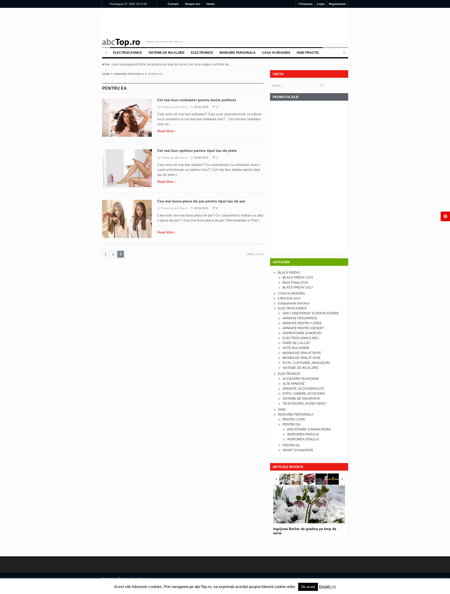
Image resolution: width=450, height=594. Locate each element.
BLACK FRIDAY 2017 (298, 287)
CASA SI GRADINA (276, 53)
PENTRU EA (292, 424)
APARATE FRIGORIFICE (300, 318)
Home (211, 3)
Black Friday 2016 (295, 282)
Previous (103, 64)
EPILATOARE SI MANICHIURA (309, 429)
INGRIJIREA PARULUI (303, 434)
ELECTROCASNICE (127, 53)
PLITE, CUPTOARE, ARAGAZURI (306, 363)
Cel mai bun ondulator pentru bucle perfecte (196, 100)
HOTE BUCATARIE (296, 348)
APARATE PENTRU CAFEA (302, 323)
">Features (305, 3)
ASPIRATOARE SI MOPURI (302, 333)
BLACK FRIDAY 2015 (298, 277)
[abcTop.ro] (121, 42)
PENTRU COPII (294, 419)
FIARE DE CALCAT (296, 343)
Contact (173, 3)
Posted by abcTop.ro (174, 107)
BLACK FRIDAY (289, 272)
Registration (337, 3)
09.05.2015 (201, 107)
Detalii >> (327, 586)
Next (108, 64)
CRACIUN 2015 (289, 298)
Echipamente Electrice (294, 303)
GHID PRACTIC (308, 53)
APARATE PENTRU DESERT (303, 328)
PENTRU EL (291, 445)
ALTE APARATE (294, 384)
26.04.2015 (201, 208)
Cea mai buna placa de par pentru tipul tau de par (201, 201)
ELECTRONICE (202, 53)
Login (321, 3)
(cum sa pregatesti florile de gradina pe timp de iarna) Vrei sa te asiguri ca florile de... (171, 64)
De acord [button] (308, 587)
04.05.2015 (201, 157)
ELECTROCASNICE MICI (301, 338)
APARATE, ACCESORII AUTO (303, 389)
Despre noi (192, 3)
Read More (165, 131)
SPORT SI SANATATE (298, 450)
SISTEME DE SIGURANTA (301, 398)
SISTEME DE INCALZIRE (166, 53)
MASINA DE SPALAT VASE (302, 358)
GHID (282, 409)
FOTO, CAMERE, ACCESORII (303, 393)
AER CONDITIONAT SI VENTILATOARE (311, 313)
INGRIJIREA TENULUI (303, 439)
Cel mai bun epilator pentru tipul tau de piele (197, 150)
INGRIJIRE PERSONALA (238, 53)
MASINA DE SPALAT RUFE (302, 353)
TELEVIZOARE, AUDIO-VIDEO (304, 403)
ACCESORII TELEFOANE (301, 379)
